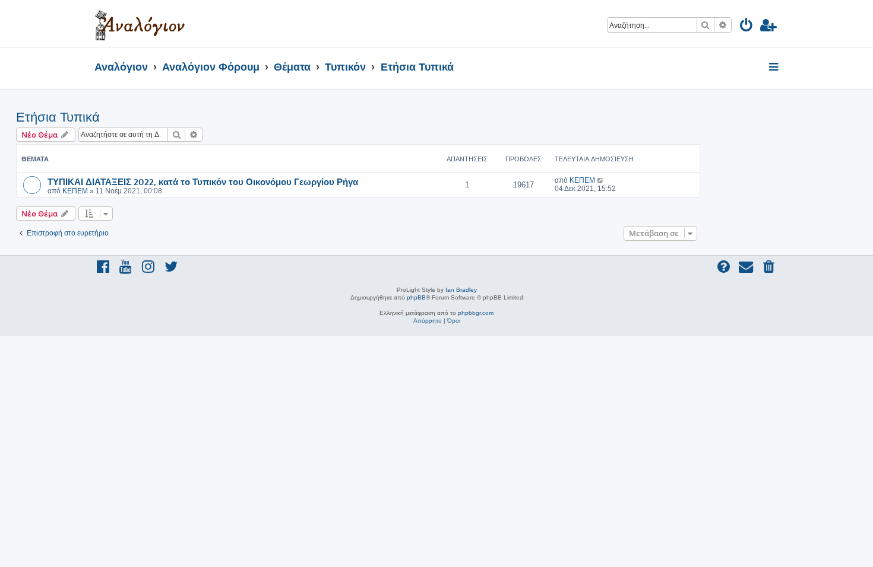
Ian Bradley (461, 289)
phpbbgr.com (476, 313)
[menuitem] (747, 27)
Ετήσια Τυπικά (58, 117)
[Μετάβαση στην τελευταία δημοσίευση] (601, 180)
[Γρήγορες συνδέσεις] (775, 67)
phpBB (416, 297)
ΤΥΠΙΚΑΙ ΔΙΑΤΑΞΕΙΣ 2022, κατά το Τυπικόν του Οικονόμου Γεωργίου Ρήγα (203, 181)
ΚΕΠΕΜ (75, 191)
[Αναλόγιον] (139, 24)
